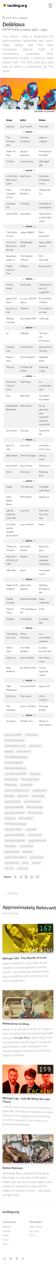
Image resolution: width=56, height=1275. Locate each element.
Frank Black (26, 784)
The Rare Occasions (15, 840)
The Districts (11, 779)
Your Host (34, 1231)
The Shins (27, 851)
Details (5, 1235)
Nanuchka (31, 829)
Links (4, 1244)
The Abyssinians (13, 735)
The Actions (31, 734)
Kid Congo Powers (15, 812)
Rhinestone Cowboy (16, 1024)
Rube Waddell (12, 851)
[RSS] (23, 1259)
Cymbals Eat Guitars (16, 774)
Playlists (6, 1231)
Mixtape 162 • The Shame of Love (24, 958)
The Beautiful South (15, 745)
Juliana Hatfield (34, 807)
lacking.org (10, 1212)
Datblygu (35, 773)
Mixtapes (6, 1226)
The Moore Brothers (15, 824)
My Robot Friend (13, 829)
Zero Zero (23, 868)
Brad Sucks (35, 746)
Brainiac (9, 751)
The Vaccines (12, 863)
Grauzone (23, 796)
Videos (5, 1240)
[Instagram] (10, 1259)
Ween (25, 862)
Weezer (36, 862)
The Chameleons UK (15, 768)
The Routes (10, 846)
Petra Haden (34, 835)
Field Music (11, 784)
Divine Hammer (12, 1168)
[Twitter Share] (15, 877)
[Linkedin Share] (26, 877)
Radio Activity (35, 1227)
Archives (13, 893)
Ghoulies (9, 796)
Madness (10, 818)
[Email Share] (37, 877)
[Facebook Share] (21, 877)
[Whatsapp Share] (32, 877)
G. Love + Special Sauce (17, 790)
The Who (9, 868)
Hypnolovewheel (14, 807)
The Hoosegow (32, 801)
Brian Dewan (23, 751)
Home (32, 1235)
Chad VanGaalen (13, 762)
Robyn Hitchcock (37, 840)
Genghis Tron (39, 790)
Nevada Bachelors (15, 835)
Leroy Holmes (35, 812)
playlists (23, 17)
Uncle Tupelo (36, 857)
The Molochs (26, 818)
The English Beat (30, 779)
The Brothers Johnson (16, 757)
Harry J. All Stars (13, 801)
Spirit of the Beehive (15, 857)
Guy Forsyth (38, 796)
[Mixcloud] (4, 1259)
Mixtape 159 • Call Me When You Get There (26, 1099)
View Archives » (11, 913)
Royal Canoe (26, 846)
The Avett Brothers (15, 740)
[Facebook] (17, 1259)
